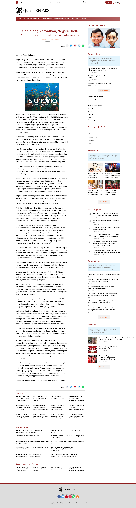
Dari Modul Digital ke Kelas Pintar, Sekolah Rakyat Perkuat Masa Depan (76, 416)
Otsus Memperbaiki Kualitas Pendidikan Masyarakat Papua (106, 228)
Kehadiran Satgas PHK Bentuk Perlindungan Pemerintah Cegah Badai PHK (112, 175)
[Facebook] (59, 497)
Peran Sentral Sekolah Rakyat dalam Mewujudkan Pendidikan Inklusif (95, 175)
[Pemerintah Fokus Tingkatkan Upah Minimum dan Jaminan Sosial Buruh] (112, 184)
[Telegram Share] (79, 45)
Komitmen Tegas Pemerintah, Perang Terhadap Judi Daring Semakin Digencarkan (104, 280)
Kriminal (90, 108)
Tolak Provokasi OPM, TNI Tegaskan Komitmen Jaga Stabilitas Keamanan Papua (104, 302)
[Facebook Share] (67, 45)
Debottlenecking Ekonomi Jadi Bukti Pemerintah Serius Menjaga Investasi (22, 416)
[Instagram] (70, 497)
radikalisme (93, 137)
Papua (91, 134)
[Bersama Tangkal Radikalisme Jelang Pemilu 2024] (92, 350)
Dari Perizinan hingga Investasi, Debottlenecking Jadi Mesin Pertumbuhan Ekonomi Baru (76, 407)
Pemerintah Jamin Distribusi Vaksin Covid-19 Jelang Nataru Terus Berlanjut (106, 251)
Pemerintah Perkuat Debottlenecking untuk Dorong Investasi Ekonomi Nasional (58, 416)
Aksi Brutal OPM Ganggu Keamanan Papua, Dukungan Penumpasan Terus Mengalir (102, 294)
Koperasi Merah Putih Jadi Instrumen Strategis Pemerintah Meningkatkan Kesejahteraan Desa (95, 192)
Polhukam (75, 19)
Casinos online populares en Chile (57, 397)
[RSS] (77, 497)
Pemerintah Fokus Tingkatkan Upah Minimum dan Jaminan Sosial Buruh (112, 192)
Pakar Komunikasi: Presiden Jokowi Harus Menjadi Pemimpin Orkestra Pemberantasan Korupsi (105, 243)
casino (90, 103)
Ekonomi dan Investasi (31, 19)
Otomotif (90, 111)
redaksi (44, 39)
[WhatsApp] (73, 497)
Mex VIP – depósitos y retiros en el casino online (40, 398)
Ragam (83, 19)
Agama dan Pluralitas (61, 19)
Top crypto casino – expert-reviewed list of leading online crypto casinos (22, 398)
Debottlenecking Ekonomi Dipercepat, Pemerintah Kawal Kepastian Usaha (40, 416)
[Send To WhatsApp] (83, 45)
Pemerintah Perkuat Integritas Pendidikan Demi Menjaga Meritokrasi (23, 407)
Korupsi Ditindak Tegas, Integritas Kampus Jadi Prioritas (40, 407)
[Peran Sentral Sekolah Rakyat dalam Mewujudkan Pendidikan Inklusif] (95, 167)
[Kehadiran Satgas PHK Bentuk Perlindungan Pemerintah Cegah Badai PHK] (112, 167)
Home (109, 2)
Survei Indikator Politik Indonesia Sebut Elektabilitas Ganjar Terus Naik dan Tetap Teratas (117, 339)
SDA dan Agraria (46, 19)
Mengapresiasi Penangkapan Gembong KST (106, 221)
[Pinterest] (66, 497)
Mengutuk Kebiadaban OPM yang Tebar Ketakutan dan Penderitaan (101, 287)
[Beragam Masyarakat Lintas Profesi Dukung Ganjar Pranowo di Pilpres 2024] (92, 359)
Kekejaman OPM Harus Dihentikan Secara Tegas (104, 274)
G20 (90, 131)
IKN (90, 144)
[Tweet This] (71, 45)
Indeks (116, 2)
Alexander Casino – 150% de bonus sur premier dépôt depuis (76, 398)
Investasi (92, 141)
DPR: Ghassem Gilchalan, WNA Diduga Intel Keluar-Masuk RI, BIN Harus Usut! (106, 235)
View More (103, 90)
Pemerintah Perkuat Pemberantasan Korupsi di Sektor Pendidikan (58, 407)
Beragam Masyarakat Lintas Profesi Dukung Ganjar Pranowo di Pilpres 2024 (108, 358)
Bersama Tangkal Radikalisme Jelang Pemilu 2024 (109, 348)
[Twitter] (62, 497)
